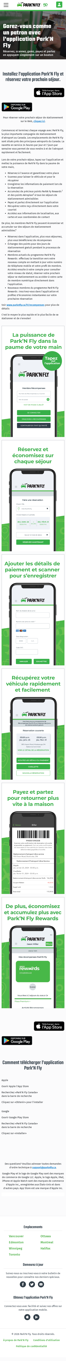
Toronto (14, 1254)
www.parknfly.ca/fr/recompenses (26, 304)
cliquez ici (39, 121)
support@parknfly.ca (44, 1167)
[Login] (59, 5)
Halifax (45, 1248)
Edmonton (16, 1242)
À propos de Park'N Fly (15, 1340)
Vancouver (16, 1236)
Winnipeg (15, 1248)
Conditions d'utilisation (46, 1340)
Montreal (47, 1242)
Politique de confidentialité (31, 1346)
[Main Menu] (6, 4)
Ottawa (46, 1236)
